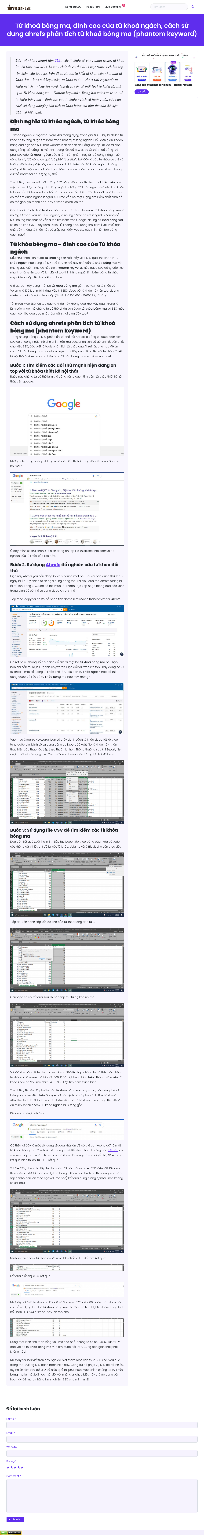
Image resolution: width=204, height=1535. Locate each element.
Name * (11, 1419)
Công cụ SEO (73, 7)
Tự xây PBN (93, 7)
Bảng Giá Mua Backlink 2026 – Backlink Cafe (164, 85)
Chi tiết (142, 91)
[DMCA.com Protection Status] (11, 1532)
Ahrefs (53, 564)
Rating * (11, 1461)
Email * (10, 1433)
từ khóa (113, 1150)
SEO (58, 60)
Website (11, 1447)
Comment (13, 1476)
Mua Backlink (113, 7)
